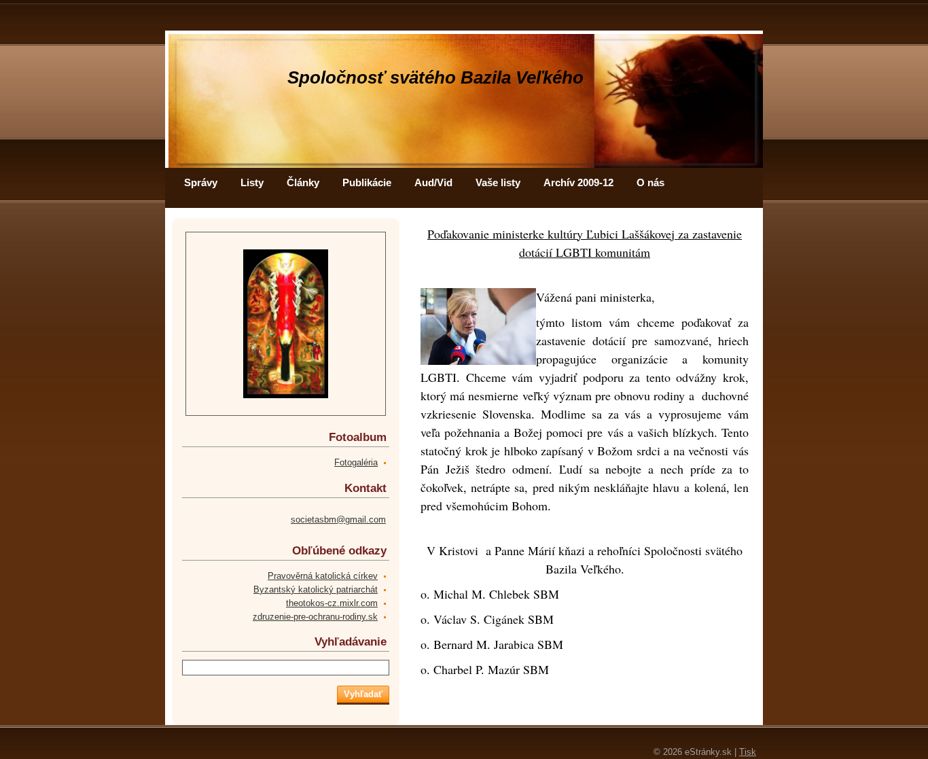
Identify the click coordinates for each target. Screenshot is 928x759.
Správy (200, 182)
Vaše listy (498, 182)
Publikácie (366, 182)
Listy (252, 182)
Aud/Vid (433, 182)
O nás (650, 182)
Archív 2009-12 (578, 182)
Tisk (747, 752)
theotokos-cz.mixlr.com (332, 603)
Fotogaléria (356, 462)
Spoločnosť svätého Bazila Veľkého (435, 77)
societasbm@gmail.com (338, 519)
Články (303, 182)
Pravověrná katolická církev (323, 576)
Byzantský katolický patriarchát (315, 589)
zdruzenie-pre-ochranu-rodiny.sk (315, 617)
